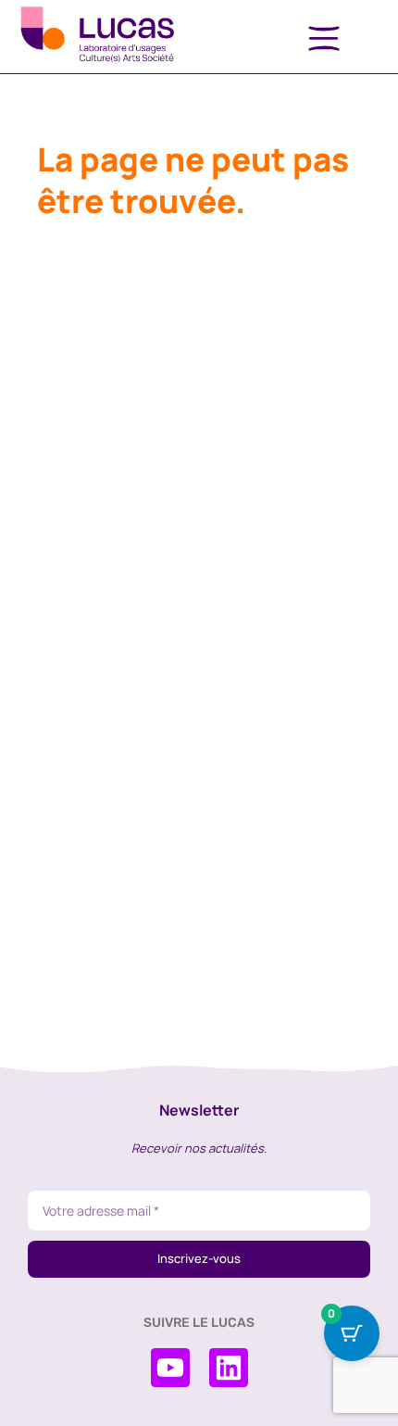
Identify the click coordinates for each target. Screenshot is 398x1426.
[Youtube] (170, 1367)
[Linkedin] (228, 1367)
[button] (324, 39)
